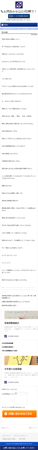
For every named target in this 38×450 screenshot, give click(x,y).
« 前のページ (5, 428)
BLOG (18, 28)
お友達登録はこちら (8, 394)
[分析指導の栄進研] (19, 8)
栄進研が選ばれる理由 (9, 439)
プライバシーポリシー (20, 435)
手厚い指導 (22, 439)
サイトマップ (6, 435)
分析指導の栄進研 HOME (9, 28)
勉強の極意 (25, 28)
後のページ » (33, 428)
